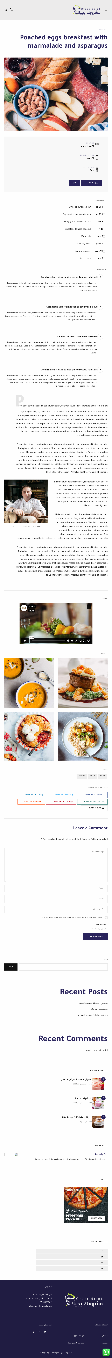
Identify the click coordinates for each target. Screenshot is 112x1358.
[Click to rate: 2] (102, 929)
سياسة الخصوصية (76, 1343)
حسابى (105, 1336)
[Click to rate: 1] (105, 929)
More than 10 (87, 146)
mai (90, 1084)
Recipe (82, 776)
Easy (92, 171)
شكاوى (105, 1343)
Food (92, 776)
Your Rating (100, 924)
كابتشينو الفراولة (99, 1009)
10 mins (90, 158)
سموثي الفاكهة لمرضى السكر (93, 1003)
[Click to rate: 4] (95, 929)
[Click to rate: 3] (98, 929)
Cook (102, 776)
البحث (105, 960)
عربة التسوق (79, 1336)
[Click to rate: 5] (92, 929)
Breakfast (103, 30)
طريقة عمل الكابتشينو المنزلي (93, 1015)
